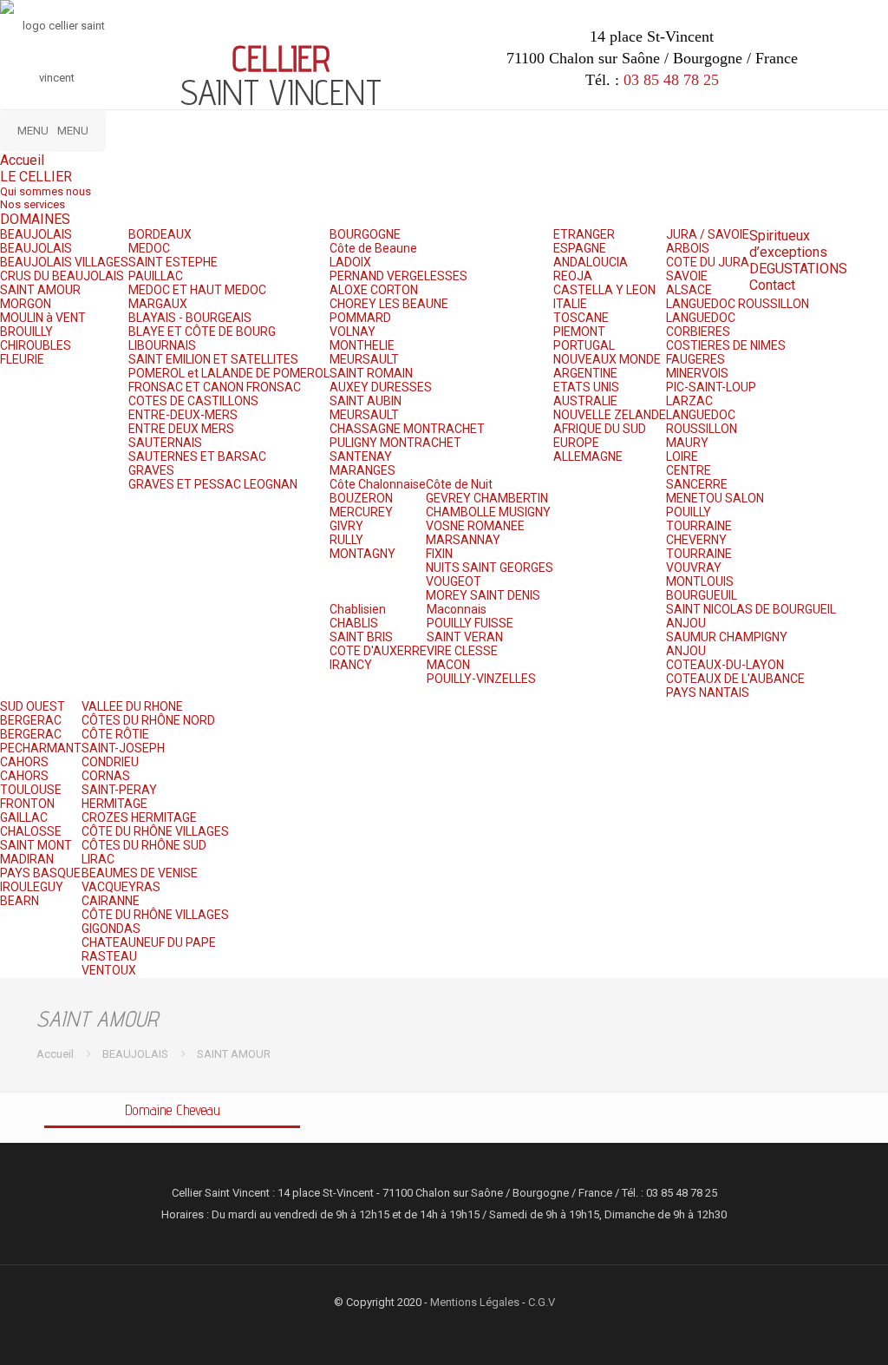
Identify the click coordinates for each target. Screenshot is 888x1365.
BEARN (19, 901)
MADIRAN (27, 859)
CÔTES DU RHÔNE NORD (148, 720)
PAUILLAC (155, 276)
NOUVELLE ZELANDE (609, 415)
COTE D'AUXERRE (378, 651)
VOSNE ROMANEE (475, 526)
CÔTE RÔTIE (115, 734)
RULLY (346, 540)
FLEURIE (22, 359)
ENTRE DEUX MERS (181, 429)
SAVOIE (687, 276)
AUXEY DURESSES (381, 387)
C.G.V (541, 1302)
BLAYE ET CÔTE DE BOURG (202, 331)
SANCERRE (697, 484)
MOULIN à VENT (43, 318)
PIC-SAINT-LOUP (711, 387)
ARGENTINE (585, 373)
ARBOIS (687, 248)
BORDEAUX (160, 234)
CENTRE (688, 470)
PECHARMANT (41, 748)
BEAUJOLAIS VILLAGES (64, 262)
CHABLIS (354, 623)
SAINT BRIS (361, 637)
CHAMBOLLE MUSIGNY (488, 512)
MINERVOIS (697, 373)
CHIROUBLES (35, 345)
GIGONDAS (111, 928)
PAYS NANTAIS (707, 692)
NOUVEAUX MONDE (607, 359)
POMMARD (360, 318)
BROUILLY (26, 331)
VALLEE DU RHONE (132, 706)
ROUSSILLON (701, 429)
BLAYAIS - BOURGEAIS (189, 318)
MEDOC (149, 248)
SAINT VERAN (465, 637)
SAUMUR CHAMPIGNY (726, 637)
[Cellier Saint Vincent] (56, 52)
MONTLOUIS (700, 581)
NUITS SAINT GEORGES (489, 567)
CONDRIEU (110, 762)
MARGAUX (157, 304)
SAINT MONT (36, 845)
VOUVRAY (694, 567)
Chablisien (358, 609)
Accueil (22, 160)
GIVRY (346, 526)
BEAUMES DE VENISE (140, 873)
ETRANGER (584, 234)
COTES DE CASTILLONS (193, 401)
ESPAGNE (579, 248)
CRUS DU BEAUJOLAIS (62, 276)
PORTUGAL (584, 345)
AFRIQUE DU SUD (599, 429)
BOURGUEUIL (701, 595)
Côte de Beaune (373, 248)
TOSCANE (581, 318)
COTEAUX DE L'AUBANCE (735, 679)
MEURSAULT (364, 359)
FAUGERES (695, 359)
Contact (772, 285)
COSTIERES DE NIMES (726, 345)
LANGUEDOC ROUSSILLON (737, 304)
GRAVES (151, 470)
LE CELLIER (36, 176)
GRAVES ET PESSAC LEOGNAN (212, 484)
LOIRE (682, 456)
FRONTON (27, 803)
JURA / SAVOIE (707, 234)
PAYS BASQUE (40, 873)
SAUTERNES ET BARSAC (197, 456)
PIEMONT (579, 331)
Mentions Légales (474, 1302)
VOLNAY (352, 331)
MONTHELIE (362, 345)
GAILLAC (24, 817)
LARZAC (689, 401)
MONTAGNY (362, 554)
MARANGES (362, 470)
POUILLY (688, 512)
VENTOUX (109, 970)
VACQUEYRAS (121, 887)
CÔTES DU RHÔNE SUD (144, 845)
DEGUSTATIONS (798, 268)
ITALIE (570, 304)
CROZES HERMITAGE (139, 817)
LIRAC (98, 859)
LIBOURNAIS (162, 345)
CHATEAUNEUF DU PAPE (149, 942)
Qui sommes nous (45, 191)
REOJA (572, 276)
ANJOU (686, 623)
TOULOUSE (31, 790)
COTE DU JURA (707, 262)
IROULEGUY (31, 887)
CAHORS (24, 762)
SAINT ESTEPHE (173, 262)
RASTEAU (109, 956)
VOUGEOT (453, 581)
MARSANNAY (463, 540)
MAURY (687, 443)
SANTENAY (361, 456)
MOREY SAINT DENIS (483, 595)
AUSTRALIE (585, 401)
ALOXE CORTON (374, 290)
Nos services (32, 204)
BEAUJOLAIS (36, 234)
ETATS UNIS (586, 387)
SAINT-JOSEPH (123, 748)
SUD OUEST (32, 706)
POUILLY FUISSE (470, 623)
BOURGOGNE (365, 234)
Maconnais (456, 609)
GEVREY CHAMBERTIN (487, 498)
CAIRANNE (111, 901)
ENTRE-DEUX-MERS (183, 415)
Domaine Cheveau (172, 1110)
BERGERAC (31, 720)
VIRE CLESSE (462, 651)
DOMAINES (35, 219)
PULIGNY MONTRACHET (395, 443)
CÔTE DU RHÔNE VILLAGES (155, 831)
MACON (448, 665)
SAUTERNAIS (165, 443)
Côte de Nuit (459, 484)
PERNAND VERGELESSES (398, 276)
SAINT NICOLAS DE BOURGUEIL (751, 609)
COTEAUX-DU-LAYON (725, 665)
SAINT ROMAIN (371, 373)
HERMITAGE (114, 803)
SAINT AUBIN (366, 401)
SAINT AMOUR (40, 290)
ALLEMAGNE (588, 456)
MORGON (25, 304)
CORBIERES (698, 331)
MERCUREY (361, 512)
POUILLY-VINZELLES (481, 679)
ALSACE (689, 290)
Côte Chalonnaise (378, 484)
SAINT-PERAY (119, 790)
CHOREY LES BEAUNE (389, 304)
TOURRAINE (699, 526)
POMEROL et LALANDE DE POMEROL (229, 373)
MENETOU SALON (715, 498)
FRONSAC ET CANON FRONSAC (214, 387)
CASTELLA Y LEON (604, 290)
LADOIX (350, 262)
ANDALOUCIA (590, 262)
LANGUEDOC (700, 318)
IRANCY (351, 665)
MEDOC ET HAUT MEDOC (197, 290)
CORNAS (106, 776)
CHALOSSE (31, 831)
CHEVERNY (696, 540)
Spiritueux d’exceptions (788, 243)
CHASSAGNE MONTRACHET (407, 429)
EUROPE (576, 443)
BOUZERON (361, 498)
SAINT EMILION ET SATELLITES (213, 359)
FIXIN (439, 554)
